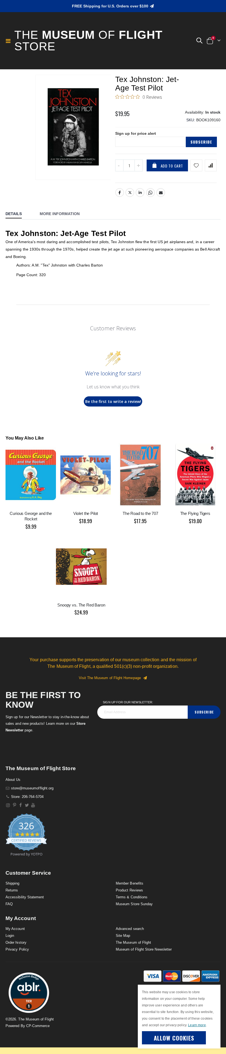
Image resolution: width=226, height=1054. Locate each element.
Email (160, 192)
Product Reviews (129, 890)
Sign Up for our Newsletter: (128, 702)
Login (10, 936)
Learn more (197, 1025)
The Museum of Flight (133, 942)
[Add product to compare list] (211, 165)
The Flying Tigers (195, 513)
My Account (15, 929)
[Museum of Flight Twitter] (26, 805)
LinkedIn (140, 192)
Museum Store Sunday (134, 904)
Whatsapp (150, 192)
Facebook (119, 192)
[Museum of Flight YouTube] (33, 805)
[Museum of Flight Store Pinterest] (14, 805)
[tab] (18, 214)
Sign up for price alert (135, 133)
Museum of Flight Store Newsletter (144, 949)
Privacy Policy (17, 949)
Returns (12, 890)
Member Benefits (129, 883)
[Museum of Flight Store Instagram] (8, 805)
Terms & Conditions (131, 897)
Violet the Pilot (85, 513)
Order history (16, 942)
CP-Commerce (38, 1026)
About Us (13, 780)
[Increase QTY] (138, 165)
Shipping (13, 883)
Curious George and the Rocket (31, 516)
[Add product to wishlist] (196, 165)
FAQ (9, 904)
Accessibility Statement (25, 897)
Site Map (123, 936)
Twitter (129, 192)
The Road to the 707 (140, 513)
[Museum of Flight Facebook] (20, 805)
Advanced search (130, 929)
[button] (199, 40)
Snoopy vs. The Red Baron (81, 605)
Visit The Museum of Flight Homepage (111, 678)
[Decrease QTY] (119, 165)
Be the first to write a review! (113, 401)
